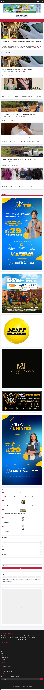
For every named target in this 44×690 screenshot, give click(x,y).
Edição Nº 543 (6, 531)
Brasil (2, 647)
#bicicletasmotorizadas (7, 581)
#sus (17, 579)
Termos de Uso (25, 686)
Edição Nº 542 (6, 522)
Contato (3, 659)
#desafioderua (24, 577)
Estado (2, 655)
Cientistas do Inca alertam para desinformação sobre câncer (14, 513)
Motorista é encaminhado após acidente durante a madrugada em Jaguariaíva (21, 41)
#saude (13, 579)
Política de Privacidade (16, 686)
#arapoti (4, 577)
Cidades (23, 43)
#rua (32, 579)
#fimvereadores (31, 577)
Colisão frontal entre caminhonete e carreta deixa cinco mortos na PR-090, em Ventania (19, 159)
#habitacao (38, 577)
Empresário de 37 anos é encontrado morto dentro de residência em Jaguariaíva (17, 137)
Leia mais (36, 47)
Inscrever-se (22, 568)
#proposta (21, 579)
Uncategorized (4, 657)
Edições (2, 651)
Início (2, 645)
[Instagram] (40, 1)
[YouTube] (42, 1)
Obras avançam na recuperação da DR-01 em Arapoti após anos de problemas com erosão (19, 114)
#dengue (15, 577)
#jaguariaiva (10, 577)
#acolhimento (27, 579)
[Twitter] (38, 1)
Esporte (3, 653)
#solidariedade (37, 579)
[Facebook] (37, 1)
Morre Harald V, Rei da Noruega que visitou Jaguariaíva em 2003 (15, 92)
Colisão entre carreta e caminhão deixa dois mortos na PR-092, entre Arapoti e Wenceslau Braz (20, 496)
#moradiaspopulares (6, 579)
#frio (19, 577)
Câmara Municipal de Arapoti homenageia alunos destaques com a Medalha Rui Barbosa (19, 505)
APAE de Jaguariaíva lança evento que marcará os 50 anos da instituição (16, 182)
